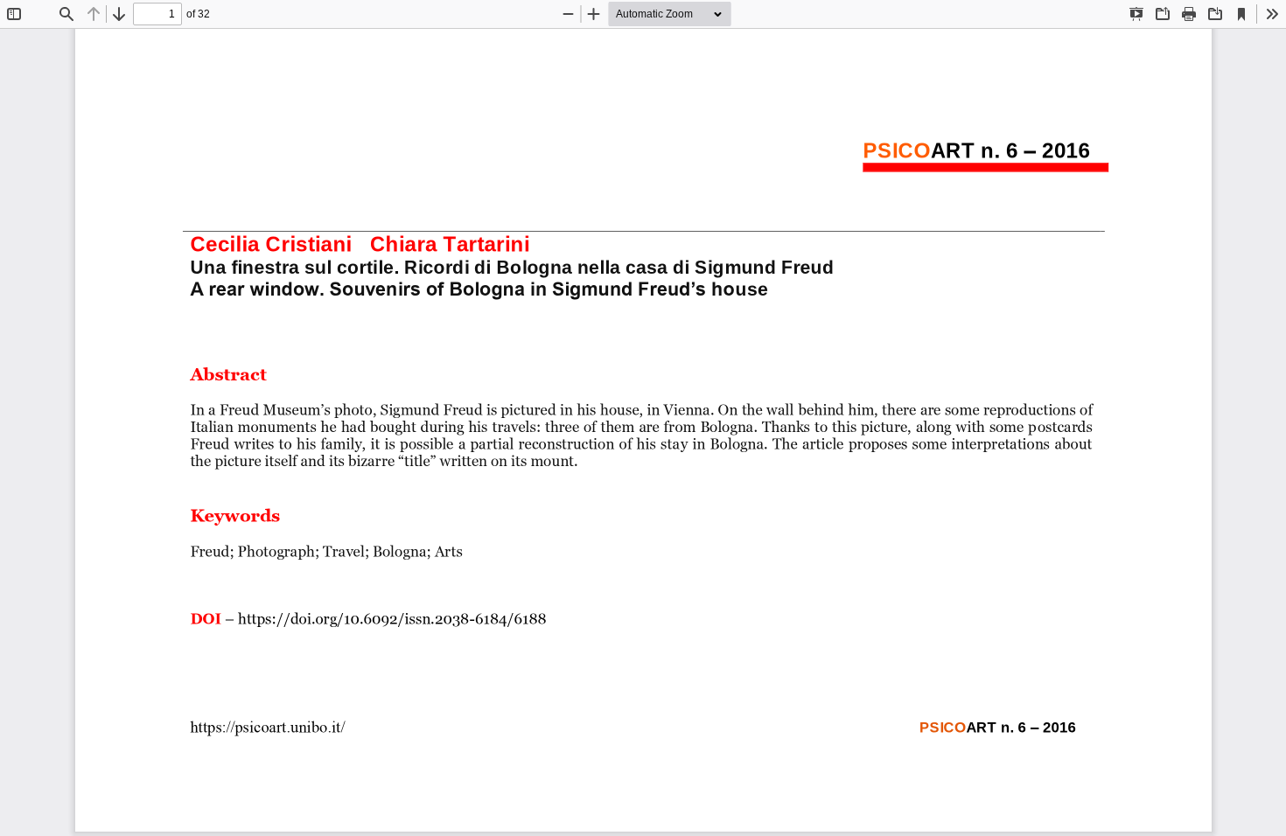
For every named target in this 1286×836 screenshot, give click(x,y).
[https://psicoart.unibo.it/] (266, 726)
